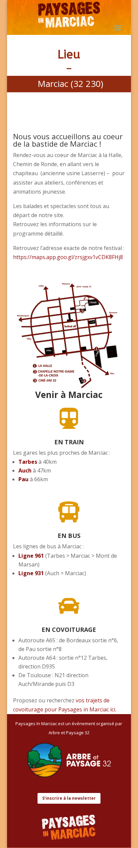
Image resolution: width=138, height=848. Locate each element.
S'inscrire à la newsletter (69, 798)
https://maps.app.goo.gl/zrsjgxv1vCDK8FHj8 (68, 257)
